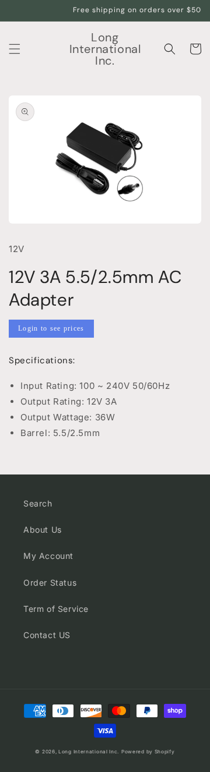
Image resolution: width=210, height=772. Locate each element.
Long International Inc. (88, 752)
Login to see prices (51, 328)
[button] (14, 49)
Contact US (47, 635)
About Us (42, 529)
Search (37, 503)
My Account (48, 556)
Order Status (49, 582)
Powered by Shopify (148, 752)
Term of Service (56, 609)
